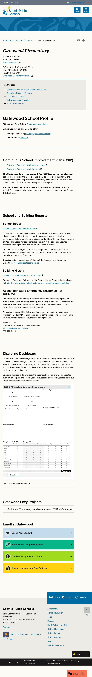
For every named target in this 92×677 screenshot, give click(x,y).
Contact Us (8, 627)
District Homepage (55, 629)
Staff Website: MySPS (57, 625)
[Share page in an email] (78, 40)
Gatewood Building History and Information (22, 275)
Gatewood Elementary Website (16, 76)
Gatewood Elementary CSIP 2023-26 (23, 169)
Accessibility (52, 609)
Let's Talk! (78, 673)
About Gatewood (10, 62)
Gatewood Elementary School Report (19, 228)
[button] (17, 2)
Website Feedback (55, 645)
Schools (28, 40)
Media (50, 641)
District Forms (53, 633)
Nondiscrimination (55, 613)
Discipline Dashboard (16, 96)
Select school (10, 2)
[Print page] (83, 40)
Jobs (49, 617)
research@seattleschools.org (26, 263)
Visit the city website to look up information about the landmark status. (38, 283)
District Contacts (54, 637)
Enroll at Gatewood (15, 103)
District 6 (24, 137)
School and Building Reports (19, 93)
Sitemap (51, 621)
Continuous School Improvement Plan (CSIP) (26, 89)
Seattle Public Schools (13, 40)
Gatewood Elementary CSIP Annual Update (26, 165)
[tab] (38, 483)
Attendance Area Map (36, 124)
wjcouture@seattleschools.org (16, 328)
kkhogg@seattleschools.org (38, 133)
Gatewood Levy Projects (18, 100)
